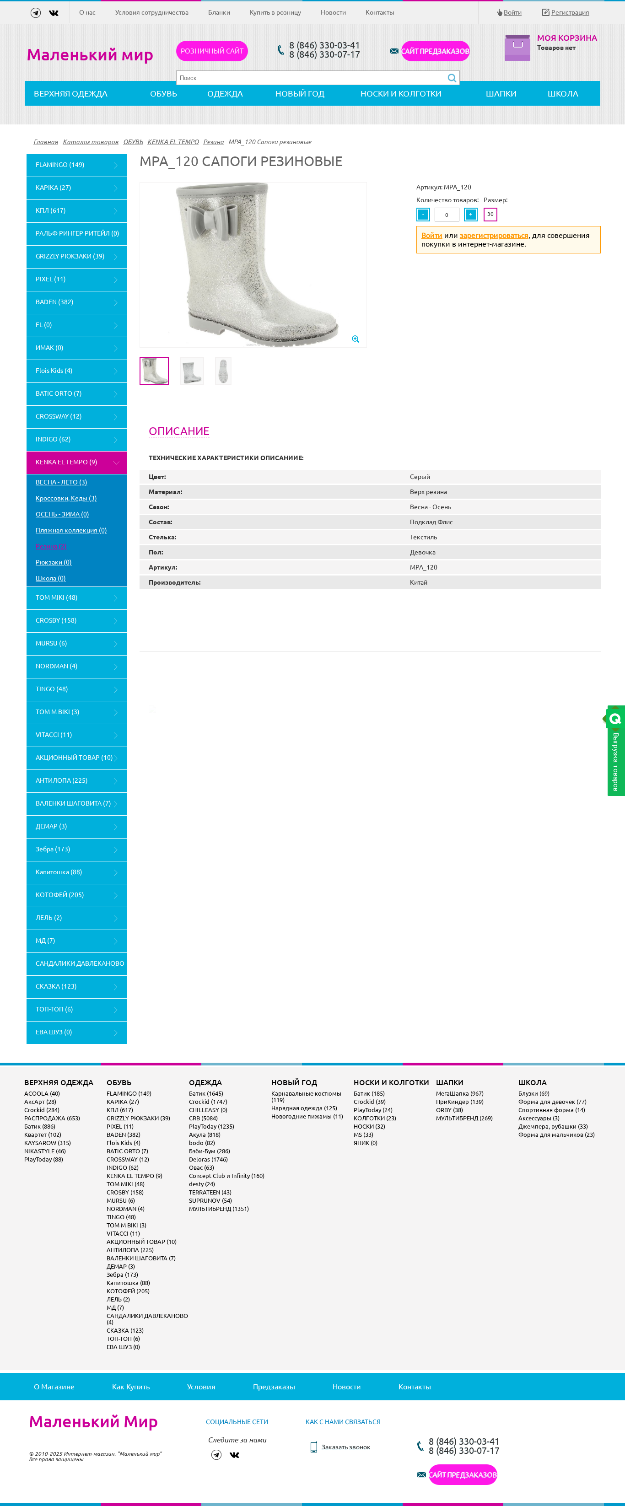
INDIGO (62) (53, 439)
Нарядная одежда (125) (304, 1108)
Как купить (131, 1386)
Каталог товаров (91, 141)
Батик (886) (39, 1126)
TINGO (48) (52, 689)
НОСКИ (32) (369, 1126)
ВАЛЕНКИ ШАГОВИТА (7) (73, 803)
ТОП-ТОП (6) (54, 1009)
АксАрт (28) (40, 1101)
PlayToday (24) (373, 1110)
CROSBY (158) (56, 620)
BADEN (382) (55, 302)
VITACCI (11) (54, 734)
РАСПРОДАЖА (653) (52, 1118)
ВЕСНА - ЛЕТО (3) (61, 482)
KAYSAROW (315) (47, 1143)
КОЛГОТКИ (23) (375, 1118)
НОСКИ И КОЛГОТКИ (401, 93)
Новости (333, 12)
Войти (513, 12)
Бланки (219, 12)
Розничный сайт (212, 51)
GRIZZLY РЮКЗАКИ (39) (70, 256)
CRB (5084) (203, 1118)
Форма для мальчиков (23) (556, 1134)
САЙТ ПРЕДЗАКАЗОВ (435, 51)
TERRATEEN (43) (210, 1192)
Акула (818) (205, 1134)
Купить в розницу (275, 12)
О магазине (54, 1386)
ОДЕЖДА (225, 93)
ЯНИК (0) (365, 1143)
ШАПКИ (501, 93)
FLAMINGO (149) (60, 164)
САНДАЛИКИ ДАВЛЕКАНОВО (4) (80, 968)
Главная (45, 141)
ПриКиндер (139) (460, 1101)
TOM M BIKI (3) (58, 711)
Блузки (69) (534, 1093)
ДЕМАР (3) (51, 826)
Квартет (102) (42, 1134)
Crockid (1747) (208, 1101)
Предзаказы (274, 1386)
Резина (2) (51, 546)
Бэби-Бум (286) (209, 1151)
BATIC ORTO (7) (59, 393)
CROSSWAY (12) (59, 416)
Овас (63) (201, 1167)
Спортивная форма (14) (551, 1110)
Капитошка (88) (59, 872)
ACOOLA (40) (42, 1093)
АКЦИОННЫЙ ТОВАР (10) (74, 757)
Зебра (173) (53, 849)
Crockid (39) (370, 1101)
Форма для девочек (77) (552, 1101)
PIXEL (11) (51, 279)
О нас (87, 12)
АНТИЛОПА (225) (62, 780)
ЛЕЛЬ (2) (49, 917)
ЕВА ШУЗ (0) (54, 1032)
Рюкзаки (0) (54, 562)
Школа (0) (51, 578)
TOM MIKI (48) (57, 597)
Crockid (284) (41, 1110)
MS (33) (363, 1134)
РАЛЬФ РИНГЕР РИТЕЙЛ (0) (77, 233)
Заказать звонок (346, 1447)
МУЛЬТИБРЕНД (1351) (219, 1208)
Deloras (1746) (208, 1159)
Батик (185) (369, 1093)
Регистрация (570, 12)
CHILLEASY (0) (208, 1110)
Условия (201, 1386)
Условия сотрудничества (152, 12)
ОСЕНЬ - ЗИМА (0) (62, 514)
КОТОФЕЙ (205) (60, 894)
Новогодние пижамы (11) (307, 1116)
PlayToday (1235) (211, 1126)
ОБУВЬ (163, 93)
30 (490, 214)
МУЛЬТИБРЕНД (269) (464, 1118)
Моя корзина (567, 37)
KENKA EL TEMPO (173, 141)
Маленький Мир (93, 1421)
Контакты (380, 12)
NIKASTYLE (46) (45, 1151)
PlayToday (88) (43, 1159)
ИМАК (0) (50, 347)
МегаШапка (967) (460, 1093)
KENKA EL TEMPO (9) (66, 462)
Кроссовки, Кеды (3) (66, 498)
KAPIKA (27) (53, 187)
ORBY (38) (449, 1110)
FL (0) (44, 324)
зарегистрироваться (494, 235)
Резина (213, 141)
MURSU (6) (51, 643)
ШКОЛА (563, 93)
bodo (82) (202, 1143)
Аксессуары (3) (539, 1118)
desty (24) (202, 1184)
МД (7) (45, 940)
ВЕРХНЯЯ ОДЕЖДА (71, 93)
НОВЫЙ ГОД (299, 93)
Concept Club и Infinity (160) (226, 1176)
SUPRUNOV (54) (210, 1200)
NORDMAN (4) (57, 666)
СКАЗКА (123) (56, 986)
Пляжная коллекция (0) (71, 530)
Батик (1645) (206, 1093)
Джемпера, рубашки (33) (553, 1126)
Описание (179, 431)
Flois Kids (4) (54, 370)
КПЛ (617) (51, 210)
